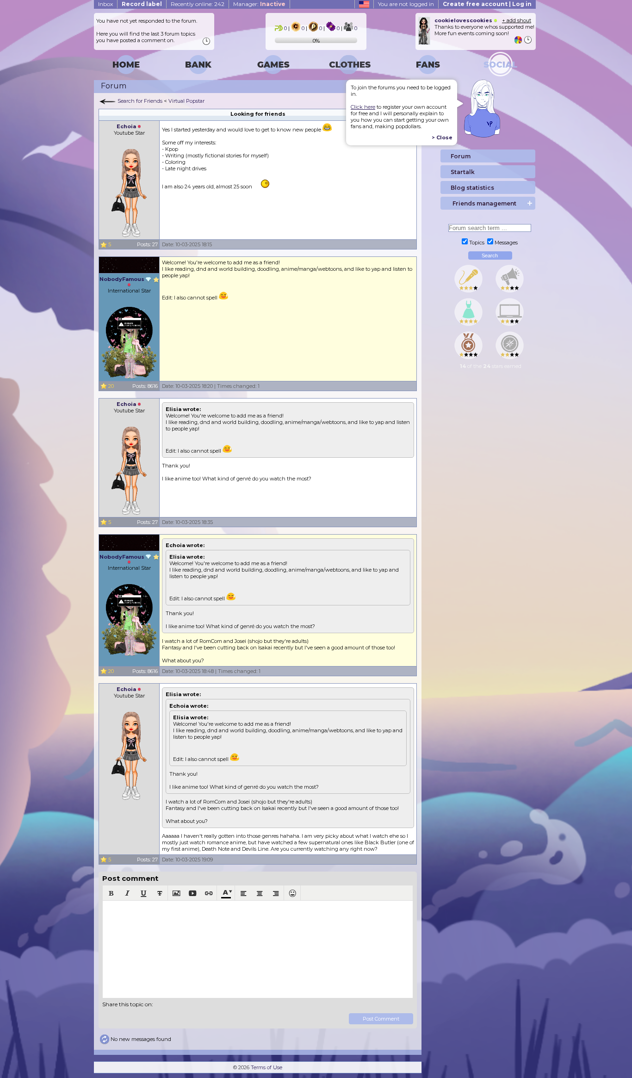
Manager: (259, 3)
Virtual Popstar (186, 101)
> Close (442, 137)
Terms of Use (266, 1067)
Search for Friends (140, 101)
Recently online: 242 (197, 3)
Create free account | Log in (487, 3)
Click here (363, 107)
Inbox (105, 3)
